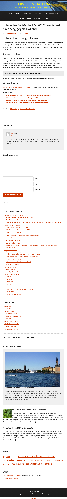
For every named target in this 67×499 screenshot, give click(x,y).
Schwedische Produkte (11, 321)
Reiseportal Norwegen (11, 478)
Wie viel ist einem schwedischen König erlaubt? (22, 98)
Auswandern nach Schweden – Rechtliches (19, 217)
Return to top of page (33, 491)
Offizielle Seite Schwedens (12, 476)
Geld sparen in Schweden (14, 232)
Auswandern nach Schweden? (13, 215)
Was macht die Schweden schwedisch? (18, 262)
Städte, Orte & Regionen (12, 274)
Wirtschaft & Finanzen (11, 329)
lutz (12, 133)
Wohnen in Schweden (13, 264)
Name (36, 179)
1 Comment (25, 33)
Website (37, 189)
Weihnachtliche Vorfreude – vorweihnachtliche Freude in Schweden (28, 95)
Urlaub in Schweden (10, 287)
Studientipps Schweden (11, 324)
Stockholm (9, 282)
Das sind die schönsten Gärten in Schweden (29, 410)
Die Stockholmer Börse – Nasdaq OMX (18, 230)
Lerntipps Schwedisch (13, 272)
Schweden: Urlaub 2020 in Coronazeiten (18, 428)
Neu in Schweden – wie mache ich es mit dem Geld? (22, 235)
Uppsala (8, 284)
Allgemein (7, 306)
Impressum (33, 498)
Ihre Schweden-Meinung (12, 240)
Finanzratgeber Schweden (12, 225)
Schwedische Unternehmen (14, 238)
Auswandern (38, 14)
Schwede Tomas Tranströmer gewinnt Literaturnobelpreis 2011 (27, 100)
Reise (29, 18)
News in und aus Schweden (27, 109)
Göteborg (9, 276)
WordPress (43, 494)
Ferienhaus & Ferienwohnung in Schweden (19, 289)
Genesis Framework (33, 494)
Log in (48, 494)
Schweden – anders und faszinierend (19, 387)
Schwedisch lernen (52, 14)
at (11, 135)
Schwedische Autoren (13, 313)
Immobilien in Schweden (12, 243)
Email (36, 184)
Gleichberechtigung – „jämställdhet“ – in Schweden (22, 257)
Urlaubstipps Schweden (13, 294)
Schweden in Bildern (41, 18)
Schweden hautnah (33, 4)
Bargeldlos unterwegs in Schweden (17, 227)
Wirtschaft (27, 14)
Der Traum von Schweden (14, 220)
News (10, 14)
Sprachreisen (10, 292)
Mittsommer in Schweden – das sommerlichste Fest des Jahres (27, 102)
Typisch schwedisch (10, 326)
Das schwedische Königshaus (15, 252)
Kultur (17, 14)
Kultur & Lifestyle (14, 109)
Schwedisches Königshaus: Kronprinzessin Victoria (24, 254)
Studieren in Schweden (13, 259)
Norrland (9, 279)
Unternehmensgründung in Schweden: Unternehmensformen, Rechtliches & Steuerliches (33, 223)
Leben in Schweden (10, 250)
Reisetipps (7, 319)
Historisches (8, 309)
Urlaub (21, 18)
